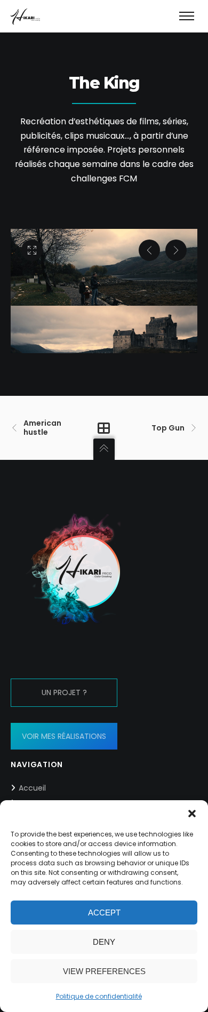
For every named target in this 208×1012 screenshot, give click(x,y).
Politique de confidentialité (99, 996)
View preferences (104, 971)
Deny (104, 941)
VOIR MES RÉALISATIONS (64, 736)
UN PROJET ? (64, 692)
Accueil (32, 788)
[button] (192, 813)
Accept (104, 912)
